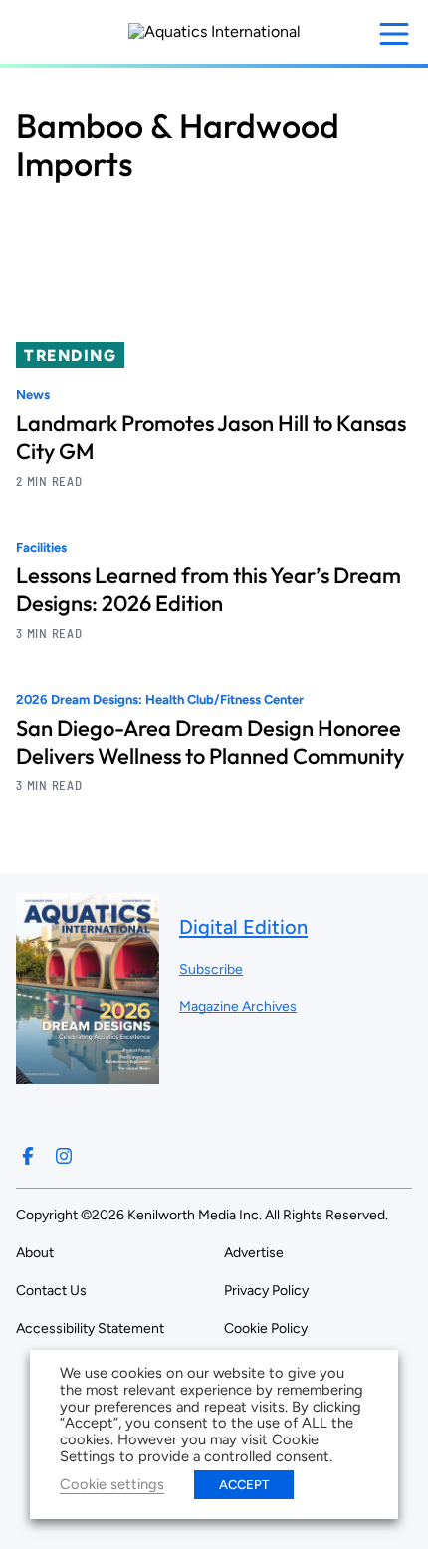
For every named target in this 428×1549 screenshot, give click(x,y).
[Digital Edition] (87, 1074)
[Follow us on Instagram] (64, 1156)
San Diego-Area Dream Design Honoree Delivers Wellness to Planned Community (210, 742)
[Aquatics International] (214, 32)
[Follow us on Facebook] (28, 1156)
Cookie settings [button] (112, 1484)
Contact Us (51, 1290)
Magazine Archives (238, 1006)
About (35, 1252)
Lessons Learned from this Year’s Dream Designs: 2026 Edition (208, 589)
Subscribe (211, 969)
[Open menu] (394, 34)
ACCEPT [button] (244, 1484)
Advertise (254, 1252)
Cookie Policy (266, 1328)
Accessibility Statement (90, 1328)
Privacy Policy (266, 1290)
